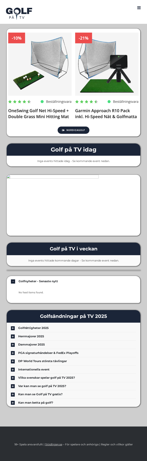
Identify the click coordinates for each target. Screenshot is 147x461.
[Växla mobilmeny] (139, 8)
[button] (73, 281)
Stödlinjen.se (53, 444)
